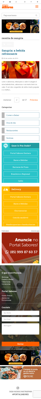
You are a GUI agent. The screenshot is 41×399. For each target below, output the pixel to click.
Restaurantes (12, 130)
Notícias (9, 138)
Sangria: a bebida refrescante (13, 52)
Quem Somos (7, 295)
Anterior (7, 100)
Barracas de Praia (20, 167)
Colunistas (6, 284)
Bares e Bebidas (21, 160)
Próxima (34, 100)
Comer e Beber (12, 115)
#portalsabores (20, 394)
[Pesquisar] (36, 15)
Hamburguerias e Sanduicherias (20, 224)
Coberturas (6, 282)
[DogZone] (20, 26)
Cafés (20, 181)
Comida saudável (20, 217)
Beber (9, 44)
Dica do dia (11, 123)
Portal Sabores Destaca (20, 153)
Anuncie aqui (35, 231)
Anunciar (6, 298)
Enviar (20, 344)
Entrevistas (6, 300)
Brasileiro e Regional (20, 174)
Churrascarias (20, 211)
